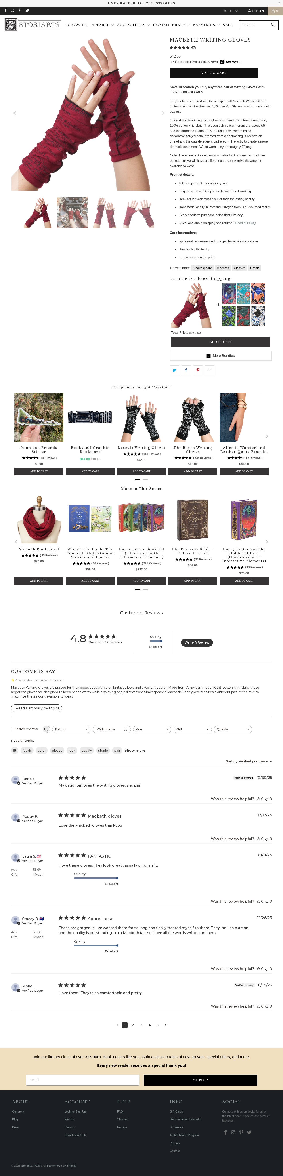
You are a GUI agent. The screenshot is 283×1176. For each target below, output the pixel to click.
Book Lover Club (75, 1135)
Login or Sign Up (75, 1111)
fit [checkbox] (14, 751)
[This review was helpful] (258, 799)
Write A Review (197, 642)
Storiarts (26, 1165)
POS (37, 1165)
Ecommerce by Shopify (61, 1165)
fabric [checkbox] (27, 751)
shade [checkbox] (103, 751)
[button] (78, 25)
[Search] (273, 25)
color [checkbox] (42, 751)
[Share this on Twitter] (174, 370)
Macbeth (223, 268)
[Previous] (14, 113)
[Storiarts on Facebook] (5, 11)
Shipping (122, 1119)
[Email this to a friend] (209, 370)
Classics (239, 268)
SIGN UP (200, 1080)
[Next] (162, 113)
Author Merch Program (184, 1135)
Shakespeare (202, 268)
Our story (18, 1111)
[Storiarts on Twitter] (27, 11)
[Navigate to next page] (166, 1025)
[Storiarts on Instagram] (12, 11)
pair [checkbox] (117, 751)
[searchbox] (26, 729)
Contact (175, 1151)
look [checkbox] (72, 751)
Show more (135, 750)
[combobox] (259, 25)
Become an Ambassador (185, 1119)
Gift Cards (176, 1111)
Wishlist (70, 1119)
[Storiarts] (32, 25)
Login (258, 11)
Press (16, 1127)
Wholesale (176, 1127)
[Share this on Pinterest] (198, 370)
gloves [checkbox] (57, 751)
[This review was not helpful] (266, 799)
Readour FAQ (245, 223)
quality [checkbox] (87, 751)
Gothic (254, 268)
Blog (15, 1119)
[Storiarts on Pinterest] (20, 11)
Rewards (70, 1127)
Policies (175, 1143)
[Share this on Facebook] (186, 370)
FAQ (120, 1111)
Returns (122, 1127)
